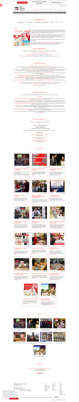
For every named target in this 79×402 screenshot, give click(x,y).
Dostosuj (6, 398)
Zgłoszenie (53, 388)
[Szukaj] (52, 6)
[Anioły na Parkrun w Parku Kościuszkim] (33, 336)
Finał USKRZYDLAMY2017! (39, 356)
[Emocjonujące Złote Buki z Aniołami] (57, 159)
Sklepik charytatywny (43, 9)
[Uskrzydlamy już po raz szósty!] (30, 289)
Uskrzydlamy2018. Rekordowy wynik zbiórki (21, 169)
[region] (11, 395)
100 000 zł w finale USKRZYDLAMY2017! (45, 299)
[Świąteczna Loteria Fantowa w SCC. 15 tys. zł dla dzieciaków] (46, 323)
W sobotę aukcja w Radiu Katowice (20, 249)
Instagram (60, 386)
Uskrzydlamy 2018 (39, 19)
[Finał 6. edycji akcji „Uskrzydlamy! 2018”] (20, 323)
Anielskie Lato (22, 12)
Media (63, 12)
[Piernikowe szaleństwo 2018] (39, 264)
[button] (1, 5)
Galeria (57, 12)
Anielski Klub (39, 12)
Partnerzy (55, 9)
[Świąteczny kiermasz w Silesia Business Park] (57, 212)
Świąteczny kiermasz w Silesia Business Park (57, 222)
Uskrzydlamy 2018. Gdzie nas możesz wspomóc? (21, 274)
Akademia (33, 12)
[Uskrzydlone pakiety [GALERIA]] (20, 336)
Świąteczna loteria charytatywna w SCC (54, 196)
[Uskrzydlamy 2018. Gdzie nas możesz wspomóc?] (21, 264)
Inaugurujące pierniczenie (38, 248)
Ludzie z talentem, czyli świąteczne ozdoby (55, 274)
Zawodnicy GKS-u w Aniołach (59, 329)
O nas (32, 9)
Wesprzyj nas (36, 9)
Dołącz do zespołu (50, 9)
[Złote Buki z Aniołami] (33, 323)
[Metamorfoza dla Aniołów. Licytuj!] (39, 159)
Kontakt (64, 9)
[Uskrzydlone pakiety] (59, 336)
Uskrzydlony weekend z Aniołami (19, 196)
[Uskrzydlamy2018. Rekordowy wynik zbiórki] (21, 159)
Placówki (45, 12)
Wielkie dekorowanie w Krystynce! (55, 249)
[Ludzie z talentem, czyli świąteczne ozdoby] (57, 264)
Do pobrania (60, 9)
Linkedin (60, 387)
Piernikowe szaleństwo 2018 (38, 273)
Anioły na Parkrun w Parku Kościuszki (38, 222)
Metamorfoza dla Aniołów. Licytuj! (38, 169)
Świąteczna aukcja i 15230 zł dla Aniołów (21, 222)
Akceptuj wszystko (14, 398)
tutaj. (53, 54)
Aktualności (16, 12)
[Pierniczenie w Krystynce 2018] (46, 336)
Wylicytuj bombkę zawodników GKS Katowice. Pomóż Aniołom (38, 196)
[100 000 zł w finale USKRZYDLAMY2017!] (48, 289)
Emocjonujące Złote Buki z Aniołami (56, 169)
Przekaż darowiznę (22, 2)
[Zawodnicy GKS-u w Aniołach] (59, 323)
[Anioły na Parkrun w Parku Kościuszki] (39, 212)
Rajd (27, 12)
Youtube (60, 385)
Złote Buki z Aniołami (33, 329)
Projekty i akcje (51, 12)
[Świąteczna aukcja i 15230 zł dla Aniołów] (21, 212)
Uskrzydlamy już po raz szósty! (30, 298)
